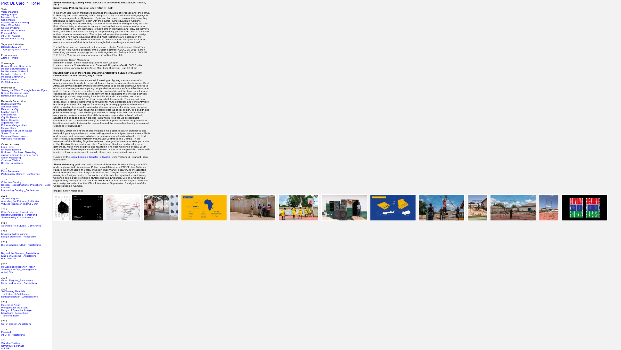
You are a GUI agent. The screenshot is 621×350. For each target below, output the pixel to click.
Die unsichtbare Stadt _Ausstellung (21, 245)
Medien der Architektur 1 (14, 68)
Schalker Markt (9, 106)
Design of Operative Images (17, 310)
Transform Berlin (10, 315)
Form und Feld (9, 33)
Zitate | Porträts (9, 57)
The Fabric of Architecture (15, 294)
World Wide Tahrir (11, 25)
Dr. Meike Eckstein (11, 149)
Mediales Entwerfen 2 (13, 76)
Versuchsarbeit (9, 11)
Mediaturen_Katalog (12, 38)
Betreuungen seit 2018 (14, 95)
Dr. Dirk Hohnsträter (12, 163)
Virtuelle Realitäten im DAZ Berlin (19, 203)
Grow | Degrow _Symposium (17, 280)
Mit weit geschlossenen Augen (18, 266)
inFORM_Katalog (10, 36)
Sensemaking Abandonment (17, 217)
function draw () (9, 112)
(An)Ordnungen (10, 82)
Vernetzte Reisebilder (13, 138)
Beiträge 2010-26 (11, 46)
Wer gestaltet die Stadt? (14, 307)
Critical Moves (8, 114)
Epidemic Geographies (14, 125)
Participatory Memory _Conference (20, 174)
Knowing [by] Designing (14, 234)
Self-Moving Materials (13, 291)
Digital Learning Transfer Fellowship (90, 157)
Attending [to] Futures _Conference (21, 225)
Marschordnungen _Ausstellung (19, 283)
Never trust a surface (13, 345)
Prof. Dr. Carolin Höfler (20, 3)
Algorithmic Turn (10, 122)
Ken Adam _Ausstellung (14, 313)
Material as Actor (10, 305)
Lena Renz (7, 147)
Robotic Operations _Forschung (19, 214)
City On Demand (10, 117)
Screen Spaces (9, 133)
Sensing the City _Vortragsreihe (19, 269)
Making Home (8, 128)
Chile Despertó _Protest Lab (17, 212)
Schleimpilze (8, 19)
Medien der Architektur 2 (14, 71)
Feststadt (6, 332)
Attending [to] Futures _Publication (20, 201)
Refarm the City (9, 109)
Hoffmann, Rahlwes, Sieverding (18, 152)
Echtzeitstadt (8, 258)
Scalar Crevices (9, 120)
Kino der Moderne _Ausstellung (19, 255)
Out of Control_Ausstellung (16, 324)
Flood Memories (10, 171)
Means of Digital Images (14, 136)
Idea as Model (9, 79)
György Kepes (9, 14)
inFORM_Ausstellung (13, 334)
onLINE (5, 348)
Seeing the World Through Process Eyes (24, 90)
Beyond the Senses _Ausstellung (20, 253)
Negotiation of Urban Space (17, 130)
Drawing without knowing (15, 22)
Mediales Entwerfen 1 (13, 74)
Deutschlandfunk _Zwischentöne (19, 296)
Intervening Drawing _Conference (20, 190)
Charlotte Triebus (10, 160)
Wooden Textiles (10, 343)
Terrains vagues (10, 198)
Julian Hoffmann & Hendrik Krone (20, 155)
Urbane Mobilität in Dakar (15, 93)
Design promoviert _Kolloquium (18, 236)
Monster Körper (9, 17)
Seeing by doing (10, 27)
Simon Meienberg (11, 157)
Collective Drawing (11, 182)
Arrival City (7, 272)
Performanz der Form (13, 30)
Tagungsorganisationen (14, 49)
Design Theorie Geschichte (16, 66)
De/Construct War (11, 104)
